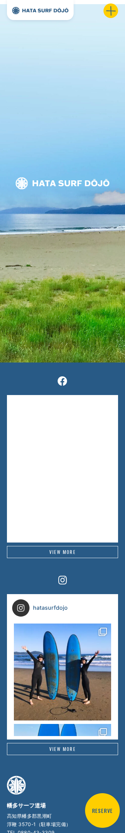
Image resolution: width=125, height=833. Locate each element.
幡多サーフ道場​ (26, 805)
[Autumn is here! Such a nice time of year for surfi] (62, 672)
